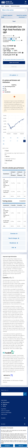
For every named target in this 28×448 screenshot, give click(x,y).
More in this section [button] (8, 10)
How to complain (5, 410)
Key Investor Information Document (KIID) (14, 59)
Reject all (21, 445)
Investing (7, 6)
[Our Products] (25, 418)
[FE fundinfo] (14, 352)
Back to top (4, 390)
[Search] (25, 394)
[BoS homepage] (7, 2)
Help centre (4, 414)
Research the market (15, 6)
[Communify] (14, 278)
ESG (13, 247)
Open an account (14, 62)
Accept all (7, 445)
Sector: (8, 156)
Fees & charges (13, 238)
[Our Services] (25, 424)
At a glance (13, 75)
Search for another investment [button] (22, 16)
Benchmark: (9, 160)
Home (2, 6)
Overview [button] (13, 233)
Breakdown (13, 243)
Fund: (7, 150)
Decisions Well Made (6, 412)
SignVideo (3, 408)
